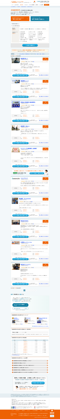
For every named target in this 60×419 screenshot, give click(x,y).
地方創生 (22, 400)
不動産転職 (38, 404)
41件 (34, 323)
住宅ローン (16, 403)
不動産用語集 (13, 404)
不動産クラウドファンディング (31, 400)
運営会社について (40, 415)
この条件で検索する (30, 45)
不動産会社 (41, 403)
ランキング (26, 4)
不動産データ (34, 404)
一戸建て (20, 402)
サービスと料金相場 (31, 4)
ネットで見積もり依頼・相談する (21, 75)
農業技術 (45, 400)
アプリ (31, 404)
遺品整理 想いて (24, 58)
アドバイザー (43, 402)
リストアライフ (24, 178)
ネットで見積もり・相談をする (38, 173)
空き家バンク (34, 403)
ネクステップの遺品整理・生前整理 (29, 148)
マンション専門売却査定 (35, 402)
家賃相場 (38, 403)
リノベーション (26, 402)
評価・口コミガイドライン (34, 415)
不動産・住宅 (13, 400)
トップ (12, 4)
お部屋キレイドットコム (26, 242)
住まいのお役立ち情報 (18, 404)
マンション (16, 402)
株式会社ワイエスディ (26, 264)
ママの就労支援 (25, 400)
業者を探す (21, 4)
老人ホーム (19, 400)
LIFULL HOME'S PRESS (24, 404)
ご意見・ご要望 (44, 415)
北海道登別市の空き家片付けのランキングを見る (40, 326)
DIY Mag (29, 404)
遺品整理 (37, 400)
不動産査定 (30, 402)
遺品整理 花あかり (25, 126)
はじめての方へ (17, 4)
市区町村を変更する (15, 23)
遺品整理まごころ (25, 80)
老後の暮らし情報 (41, 400)
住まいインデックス (21, 403)
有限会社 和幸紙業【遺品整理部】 (28, 102)
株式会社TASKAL (24, 220)
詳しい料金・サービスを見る (43, 96)
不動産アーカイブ (30, 403)
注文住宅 (22, 402)
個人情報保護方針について (26, 415)
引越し (16, 400)
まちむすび (44, 403)
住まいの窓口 (13, 403)
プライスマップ (26, 403)
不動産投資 (39, 402)
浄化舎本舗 (28, 318)
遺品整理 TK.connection (25, 198)
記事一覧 (37, 4)
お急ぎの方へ (46, 4)
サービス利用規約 (20, 415)
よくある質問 (41, 4)
